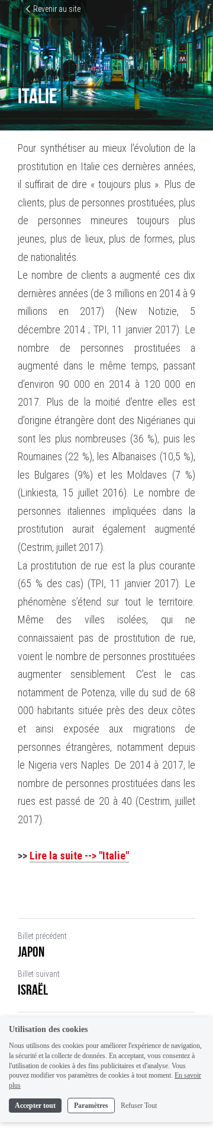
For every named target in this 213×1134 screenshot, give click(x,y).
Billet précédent (42, 936)
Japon (31, 952)
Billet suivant (39, 974)
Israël (33, 990)
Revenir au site (56, 9)
